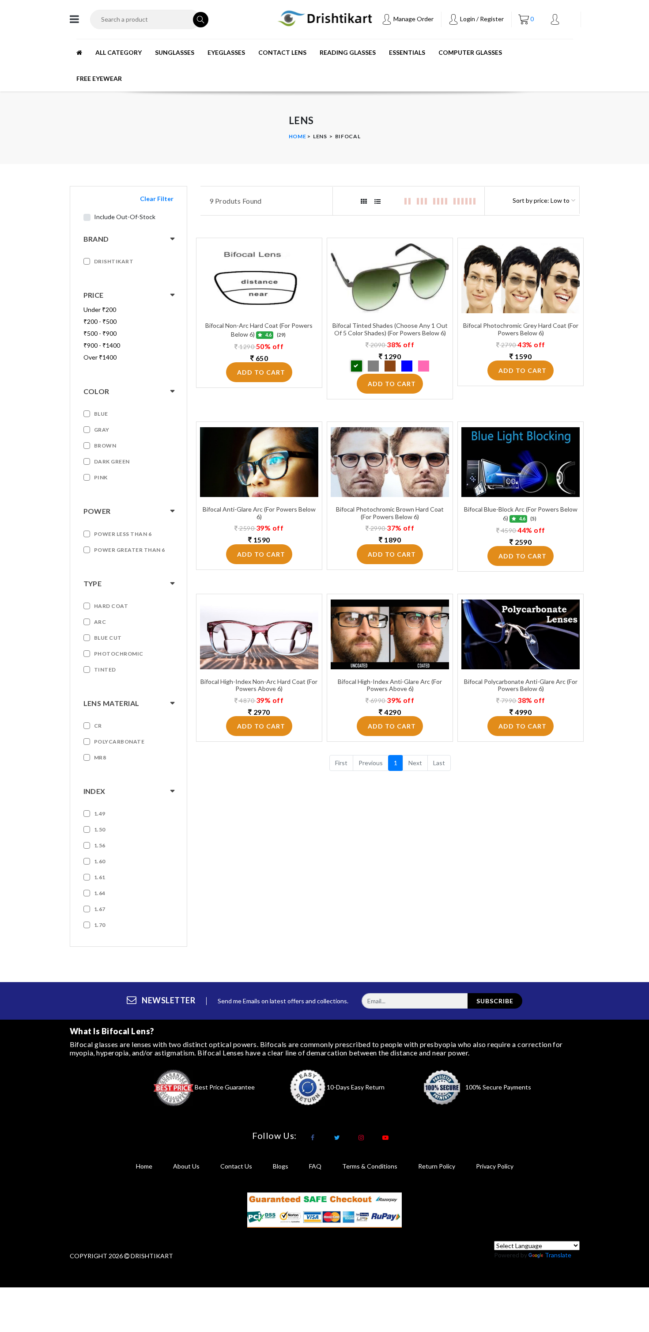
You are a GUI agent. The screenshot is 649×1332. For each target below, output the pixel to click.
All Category (118, 52)
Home (297, 136)
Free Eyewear (99, 78)
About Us (186, 1166)
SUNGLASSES (174, 52)
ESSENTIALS (407, 52)
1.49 (100, 813)
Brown (105, 445)
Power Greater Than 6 (129, 549)
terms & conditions (369, 1166)
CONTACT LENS (282, 52)
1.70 (100, 925)
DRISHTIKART (114, 261)
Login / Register (481, 19)
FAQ (315, 1166)
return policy (436, 1166)
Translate (558, 1255)
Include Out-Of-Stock (124, 216)
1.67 (100, 909)
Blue (101, 413)
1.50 (100, 829)
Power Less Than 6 (123, 534)
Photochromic (118, 653)
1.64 (100, 893)
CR (98, 725)
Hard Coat (111, 606)
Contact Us (236, 1166)
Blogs (280, 1166)
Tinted (105, 669)
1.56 (100, 845)
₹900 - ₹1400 (101, 345)
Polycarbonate (119, 741)
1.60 (100, 861)
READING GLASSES (348, 52)
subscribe (494, 1001)
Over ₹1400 (100, 357)
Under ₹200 (99, 309)
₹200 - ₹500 (100, 321)
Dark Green (112, 461)
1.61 (100, 877)
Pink (101, 477)
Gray (101, 429)
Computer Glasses (470, 52)
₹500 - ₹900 (100, 333)
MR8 (100, 757)
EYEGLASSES (226, 52)
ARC (100, 622)
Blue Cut (108, 637)
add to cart (261, 372)
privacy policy (494, 1166)
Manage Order (413, 19)
